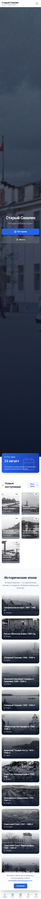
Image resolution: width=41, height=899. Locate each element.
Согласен (20, 886)
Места (22, 240)
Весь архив (32, 485)
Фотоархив (22, 232)
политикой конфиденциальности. (20, 880)
